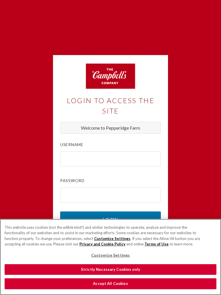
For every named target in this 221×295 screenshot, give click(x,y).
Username (71, 144)
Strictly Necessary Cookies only (110, 269)
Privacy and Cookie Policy (102, 244)
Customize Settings (112, 238)
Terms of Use (156, 244)
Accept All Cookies (110, 283)
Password (72, 180)
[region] (110, 257)
